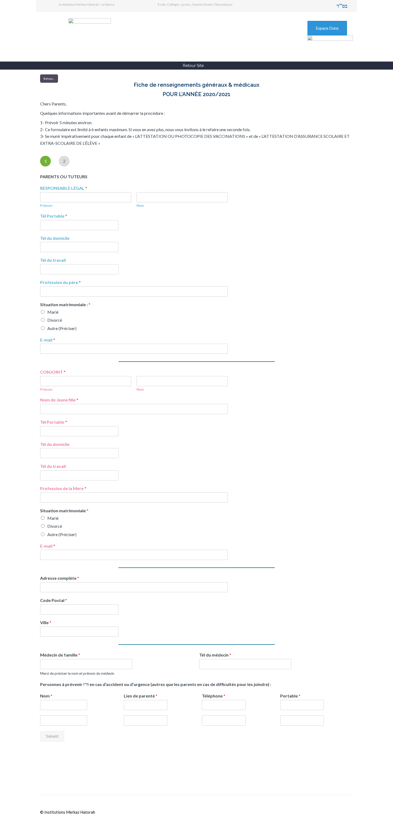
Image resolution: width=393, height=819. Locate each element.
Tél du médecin (215, 654)
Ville (45, 622)
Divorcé (54, 320)
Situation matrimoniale (64, 510)
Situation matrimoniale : (65, 304)
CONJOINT (53, 371)
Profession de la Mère (63, 488)
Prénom (46, 205)
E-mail (47, 339)
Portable (290, 695)
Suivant (52, 736)
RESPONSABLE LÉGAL (63, 188)
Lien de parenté (140, 695)
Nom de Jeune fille (59, 399)
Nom (140, 205)
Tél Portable (53, 215)
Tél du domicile (55, 238)
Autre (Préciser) (61, 328)
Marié (53, 311)
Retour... (49, 78)
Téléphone (213, 695)
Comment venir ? (180, 776)
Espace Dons (327, 28)
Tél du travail (53, 260)
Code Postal (53, 600)
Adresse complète (59, 578)
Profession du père (60, 282)
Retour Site (193, 65)
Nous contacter (285, 776)
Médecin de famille (60, 654)
